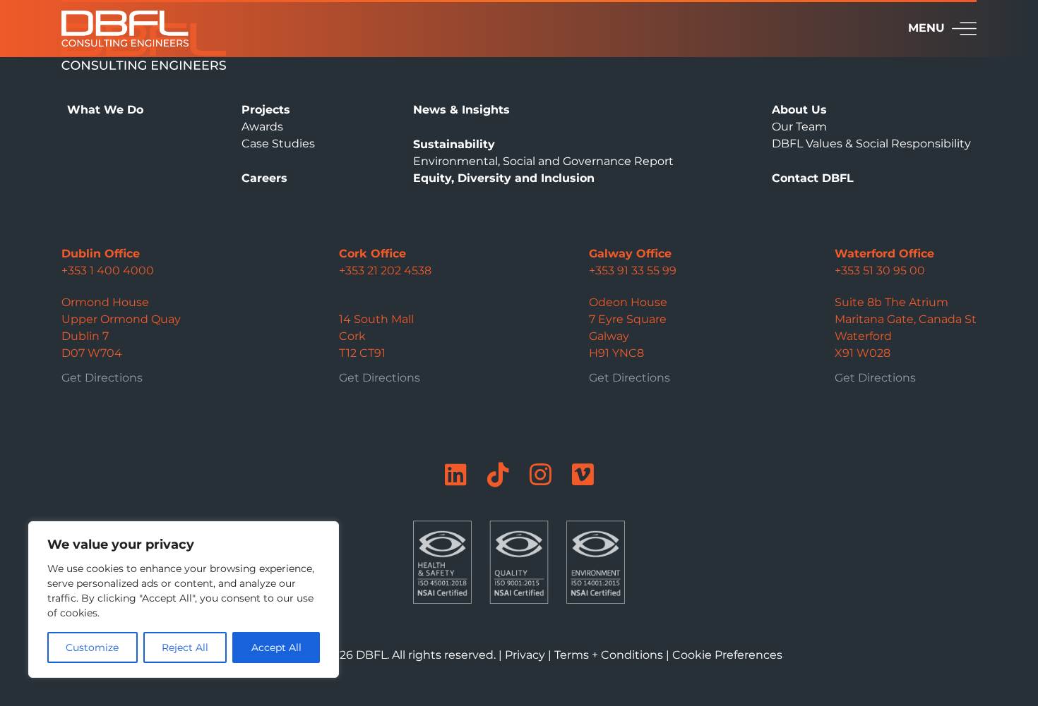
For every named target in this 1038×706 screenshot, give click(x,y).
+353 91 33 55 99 (632, 270)
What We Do (105, 109)
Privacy (525, 655)
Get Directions (102, 377)
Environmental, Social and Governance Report (543, 161)
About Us (799, 109)
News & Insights (461, 109)
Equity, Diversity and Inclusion (504, 178)
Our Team (799, 126)
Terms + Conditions (608, 655)
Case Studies (278, 143)
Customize (92, 647)
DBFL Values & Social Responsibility (871, 143)
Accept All (276, 647)
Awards (262, 126)
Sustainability (454, 144)
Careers (264, 178)
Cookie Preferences (727, 655)
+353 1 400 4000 (107, 270)
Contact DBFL (813, 178)
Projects (265, 109)
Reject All (185, 647)
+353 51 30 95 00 (880, 270)
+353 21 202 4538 (385, 270)
